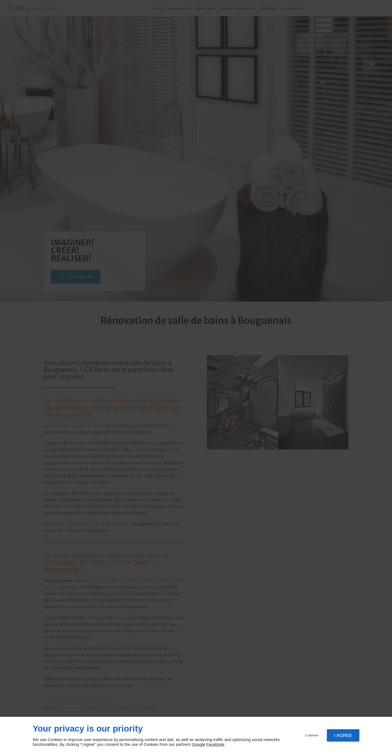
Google (198, 744)
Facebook (215, 744)
